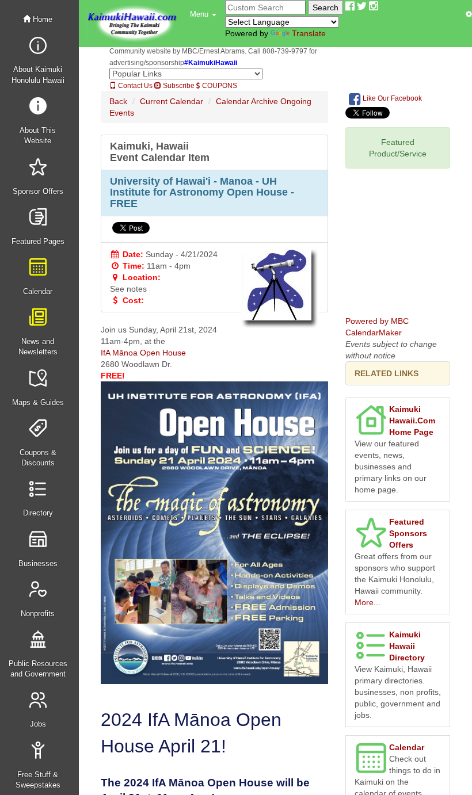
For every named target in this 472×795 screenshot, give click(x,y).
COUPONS (218, 86)
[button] (203, 14)
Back (118, 101)
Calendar (406, 747)
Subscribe (178, 86)
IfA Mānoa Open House (143, 352)
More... (367, 602)
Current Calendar (171, 101)
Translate (309, 33)
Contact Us (134, 86)
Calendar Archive (247, 101)
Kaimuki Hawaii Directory (407, 646)
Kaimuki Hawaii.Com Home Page (412, 420)
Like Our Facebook (391, 98)
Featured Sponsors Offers (408, 533)
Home (41, 19)
